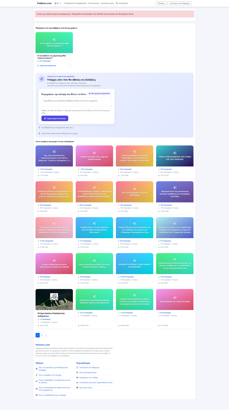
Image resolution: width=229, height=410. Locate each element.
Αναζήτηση (123, 3)
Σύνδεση (161, 3)
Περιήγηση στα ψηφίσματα (75, 3)
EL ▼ (59, 3)
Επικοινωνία (93, 3)
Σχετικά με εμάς (107, 3)
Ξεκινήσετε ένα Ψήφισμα (180, 3)
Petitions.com (44, 3)
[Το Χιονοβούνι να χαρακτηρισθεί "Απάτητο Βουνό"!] (54, 50)
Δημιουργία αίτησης (56, 118)
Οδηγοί (39, 363)
